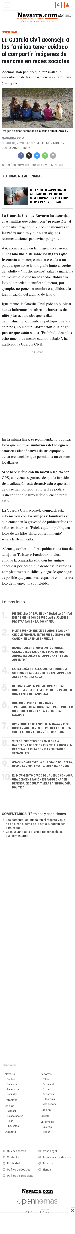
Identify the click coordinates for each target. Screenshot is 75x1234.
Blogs (10, 1120)
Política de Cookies (18, 1169)
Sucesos (12, 1084)
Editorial (11, 1110)
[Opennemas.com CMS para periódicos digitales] (37, 1205)
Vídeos (46, 1131)
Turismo (48, 1163)
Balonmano (48, 1094)
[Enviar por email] (53, 155)
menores (57, 164)
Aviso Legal (50, 1151)
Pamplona (11, 1100)
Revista (45, 1116)
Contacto (13, 1157)
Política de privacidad (20, 1176)
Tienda (47, 1169)
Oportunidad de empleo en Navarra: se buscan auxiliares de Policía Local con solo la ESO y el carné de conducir (41, 728)
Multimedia (47, 1122)
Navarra (10, 1074)
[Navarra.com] (37, 15)
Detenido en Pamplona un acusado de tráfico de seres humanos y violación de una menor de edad (49, 196)
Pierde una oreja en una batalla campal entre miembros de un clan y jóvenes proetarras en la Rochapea (42, 617)
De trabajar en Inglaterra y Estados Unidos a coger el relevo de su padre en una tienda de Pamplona (42, 690)
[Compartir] (21, 155)
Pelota (46, 1089)
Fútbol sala (48, 1099)
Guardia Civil (40, 164)
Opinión (9, 1106)
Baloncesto (48, 1084)
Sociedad (12, 1094)
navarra (23, 164)
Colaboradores (15, 1115)
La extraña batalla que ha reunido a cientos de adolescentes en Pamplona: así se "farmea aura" (41, 673)
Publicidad (13, 1163)
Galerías (47, 1126)
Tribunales (13, 1089)
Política (11, 1079)
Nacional (45, 1110)
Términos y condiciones (47, 814)
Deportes (46, 1074)
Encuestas (13, 1125)
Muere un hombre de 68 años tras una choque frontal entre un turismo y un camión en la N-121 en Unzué (41, 634)
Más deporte (49, 1104)
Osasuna (10, 1132)
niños (12, 164)
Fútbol (45, 1079)
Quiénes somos (16, 1151)
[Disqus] (37, 895)
